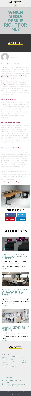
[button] (15, 5)
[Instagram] (18, 394)
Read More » (5, 268)
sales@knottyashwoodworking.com (11, 182)
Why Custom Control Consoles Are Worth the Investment (15, 256)
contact (21, 178)
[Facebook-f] (12, 394)
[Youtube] (15, 394)
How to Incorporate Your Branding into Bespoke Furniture (15, 328)
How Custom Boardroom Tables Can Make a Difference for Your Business (15, 292)
